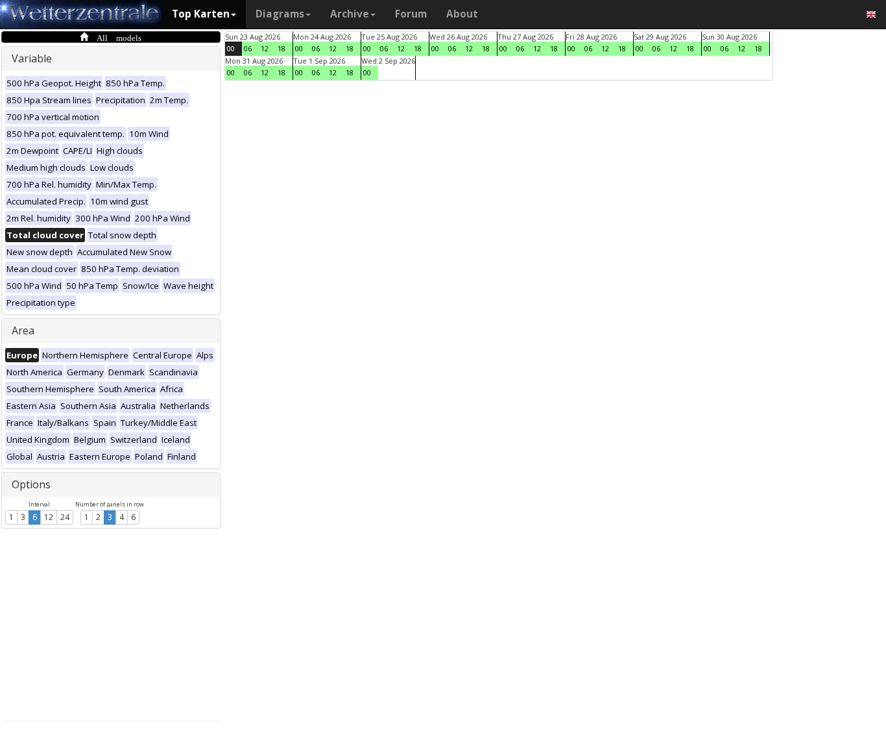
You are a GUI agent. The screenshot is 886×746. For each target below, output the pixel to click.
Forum (411, 14)
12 (48, 517)
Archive (349, 14)
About (462, 14)
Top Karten (201, 14)
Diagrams (280, 14)
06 (248, 48)
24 (64, 517)
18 (281, 48)
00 (231, 48)
